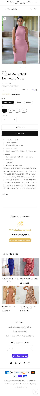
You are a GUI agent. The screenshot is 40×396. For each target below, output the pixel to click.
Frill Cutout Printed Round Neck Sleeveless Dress (28, 307)
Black (20, 102)
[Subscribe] (30, 348)
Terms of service (20, 384)
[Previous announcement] (4, 2)
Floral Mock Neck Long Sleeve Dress (29, 279)
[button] (4, 9)
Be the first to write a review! (20, 240)
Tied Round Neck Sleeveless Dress (10, 307)
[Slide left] (15, 67)
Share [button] (6, 194)
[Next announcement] (36, 2)
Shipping (4, 86)
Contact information (21, 387)
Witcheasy (12, 380)
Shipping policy (31, 384)
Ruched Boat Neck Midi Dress (10, 278)
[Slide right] (24, 67)
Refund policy (31, 380)
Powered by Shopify (20, 380)
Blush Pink (8, 102)
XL (24, 111)
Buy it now (20, 133)
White (29, 102)
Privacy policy (10, 384)
